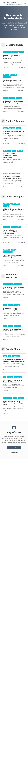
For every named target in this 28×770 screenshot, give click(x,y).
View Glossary (14, 452)
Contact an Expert (14, 447)
